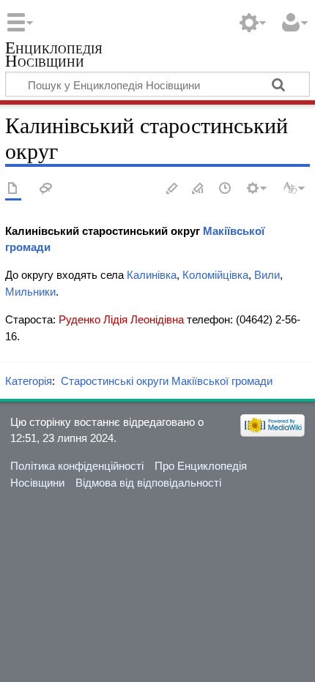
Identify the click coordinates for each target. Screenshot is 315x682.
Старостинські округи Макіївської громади (167, 381)
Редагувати (172, 189)
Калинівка (152, 275)
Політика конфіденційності (77, 466)
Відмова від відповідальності (148, 482)
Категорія (28, 381)
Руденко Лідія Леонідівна (121, 319)
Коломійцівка (215, 275)
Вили (267, 275)
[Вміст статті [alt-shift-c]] (13, 189)
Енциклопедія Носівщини (54, 56)
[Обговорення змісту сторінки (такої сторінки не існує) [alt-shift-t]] (46, 189)
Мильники (30, 291)
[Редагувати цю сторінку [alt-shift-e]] (198, 189)
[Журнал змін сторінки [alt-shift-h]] (226, 189)
